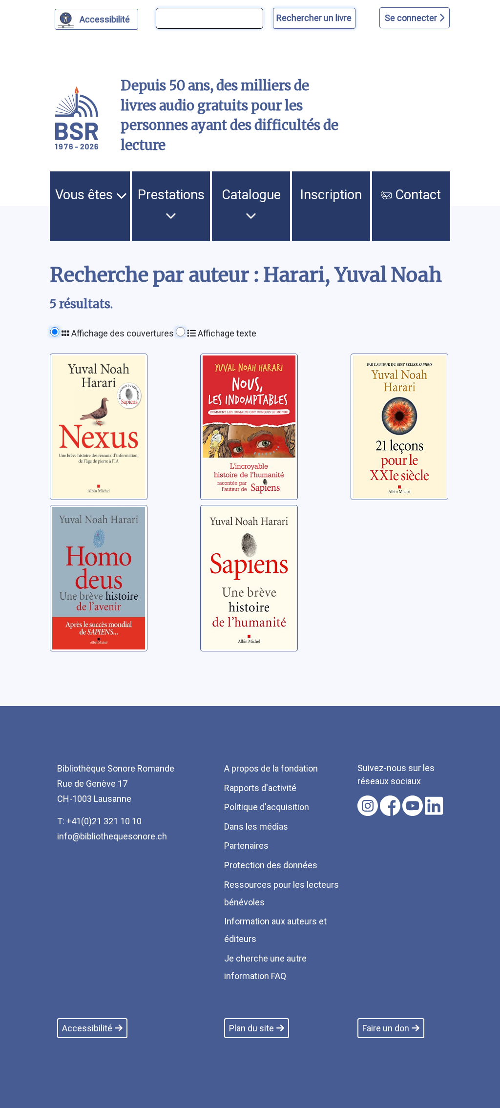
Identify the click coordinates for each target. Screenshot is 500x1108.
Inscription (331, 195)
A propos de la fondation (271, 768)
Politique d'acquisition (266, 807)
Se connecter (412, 18)
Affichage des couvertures (121, 333)
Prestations (171, 195)
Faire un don (385, 1028)
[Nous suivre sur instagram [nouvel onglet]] (367, 805)
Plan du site (251, 1028)
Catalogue (251, 195)
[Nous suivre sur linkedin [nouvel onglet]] (434, 805)
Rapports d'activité (260, 788)
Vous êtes (85, 195)
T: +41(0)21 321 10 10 (99, 821)
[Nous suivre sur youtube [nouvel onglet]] (412, 805)
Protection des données (270, 865)
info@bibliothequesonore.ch (112, 836)
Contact (416, 195)
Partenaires (246, 845)
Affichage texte (226, 333)
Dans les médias (256, 826)
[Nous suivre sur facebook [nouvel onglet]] (390, 805)
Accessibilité (105, 19)
